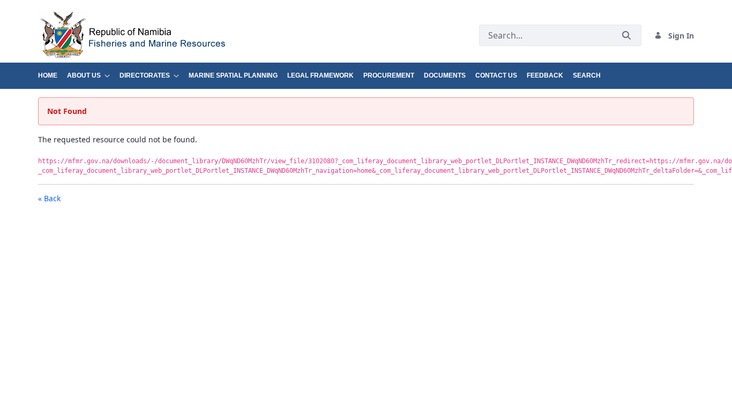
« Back (49, 198)
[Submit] (626, 35)
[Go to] (201, 35)
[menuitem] (52, 71)
